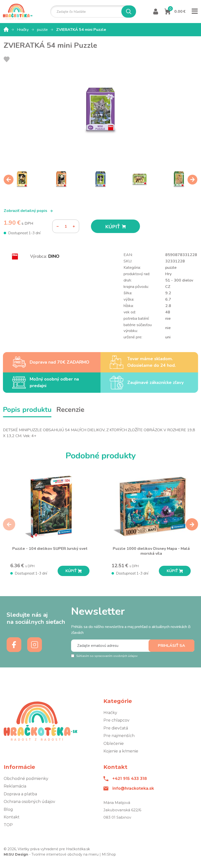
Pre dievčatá (115, 728)
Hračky (23, 29)
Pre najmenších (119, 735)
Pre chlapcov (116, 720)
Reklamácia (15, 786)
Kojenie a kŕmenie (120, 751)
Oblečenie (113, 743)
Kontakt (12, 817)
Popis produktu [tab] (27, 409)
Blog (8, 809)
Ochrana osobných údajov (29, 801)
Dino (53, 256)
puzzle (43, 29)
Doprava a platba (20, 794)
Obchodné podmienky (26, 778)
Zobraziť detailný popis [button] (26, 210)
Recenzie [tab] (70, 409)
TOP (8, 825)
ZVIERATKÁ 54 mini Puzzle (81, 29)
